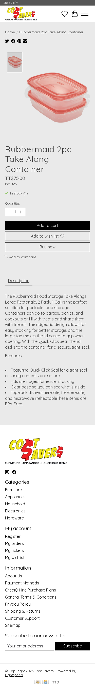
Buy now (47, 246)
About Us (13, 575)
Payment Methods (22, 582)
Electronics (15, 510)
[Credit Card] (45, 682)
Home (10, 32)
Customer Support (22, 618)
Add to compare (22, 257)
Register (13, 536)
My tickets (14, 550)
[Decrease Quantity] (10, 212)
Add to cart (47, 225)
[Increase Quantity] (20, 212)
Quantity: (12, 203)
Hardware (14, 517)
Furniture (13, 489)
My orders (14, 543)
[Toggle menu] (85, 14)
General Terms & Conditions (30, 597)
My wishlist (15, 557)
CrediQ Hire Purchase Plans (30, 590)
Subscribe (72, 645)
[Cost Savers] (21, 13)
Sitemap (13, 625)
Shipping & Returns (22, 611)
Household (15, 503)
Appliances (15, 496)
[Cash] (37, 682)
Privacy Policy (18, 604)
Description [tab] (18, 280)
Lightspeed (14, 675)
